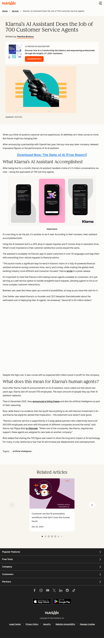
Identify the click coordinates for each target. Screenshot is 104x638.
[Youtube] (47, 591)
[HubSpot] (52, 613)
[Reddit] (67, 591)
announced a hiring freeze (46, 401)
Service (15, 11)
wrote (69, 271)
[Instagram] (41, 591)
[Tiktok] (74, 591)
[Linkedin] (60, 591)
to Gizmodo (32, 428)
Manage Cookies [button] (87, 624)
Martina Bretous (25, 36)
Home (5, 11)
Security (47, 624)
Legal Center (15, 624)
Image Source (52, 229)
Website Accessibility (65, 624)
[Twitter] (54, 591)
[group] (52, 505)
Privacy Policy (32, 624)
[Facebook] (34, 591)
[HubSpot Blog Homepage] (9, 3)
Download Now (34, 59)
